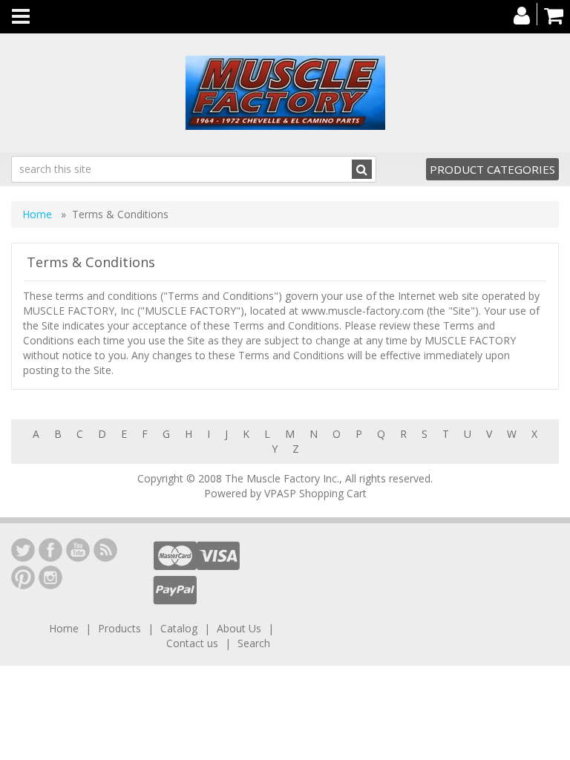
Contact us (192, 643)
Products (119, 628)
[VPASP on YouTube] (78, 550)
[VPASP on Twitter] (23, 550)
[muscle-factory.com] (285, 92)
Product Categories (492, 169)
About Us (239, 628)
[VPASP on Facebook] (50, 550)
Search (254, 643)
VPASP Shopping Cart (315, 493)
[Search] (362, 169)
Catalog (178, 628)
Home (38, 214)
